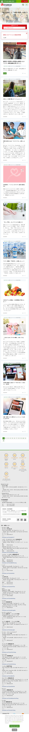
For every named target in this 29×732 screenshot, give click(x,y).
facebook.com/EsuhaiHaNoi (8, 573)
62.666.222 (9, 1)
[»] (25, 438)
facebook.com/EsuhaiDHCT (8, 537)
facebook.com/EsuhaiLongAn (8, 629)
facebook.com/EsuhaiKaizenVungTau (10, 552)
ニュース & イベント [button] (8, 27)
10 (23, 438)
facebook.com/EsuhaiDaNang (8, 598)
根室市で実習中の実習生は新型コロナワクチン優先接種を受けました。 (14, 62)
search (23, 4)
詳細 (5, 73)
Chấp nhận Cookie (14, 726)
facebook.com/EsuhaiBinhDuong (9, 562)
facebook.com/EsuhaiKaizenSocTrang (10, 698)
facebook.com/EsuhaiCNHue (8, 586)
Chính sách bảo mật (16, 721)
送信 (24, 514)
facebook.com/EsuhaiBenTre (8, 676)
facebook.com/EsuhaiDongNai (8, 610)
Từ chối (14, 729)
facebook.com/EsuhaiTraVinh (8, 686)
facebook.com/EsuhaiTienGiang (9, 652)
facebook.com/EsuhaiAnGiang (8, 710)
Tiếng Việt (25, 1)
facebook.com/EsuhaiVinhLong (9, 664)
